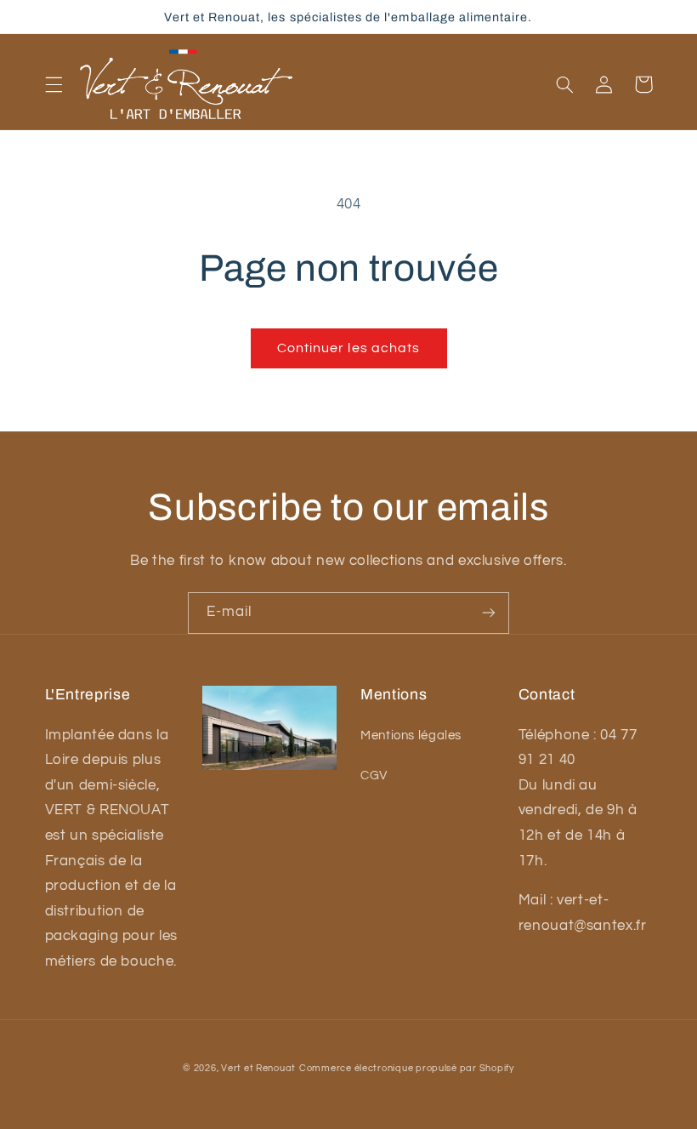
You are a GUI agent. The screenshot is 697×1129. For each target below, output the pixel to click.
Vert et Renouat (258, 1068)
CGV (374, 775)
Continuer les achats (348, 348)
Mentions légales (411, 735)
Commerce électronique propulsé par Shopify (406, 1068)
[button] (53, 84)
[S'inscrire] (488, 613)
